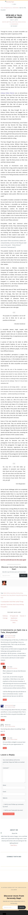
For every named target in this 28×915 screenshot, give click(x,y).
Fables (8, 593)
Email (4, 791)
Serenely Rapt (11, 887)
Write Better (16, 7)
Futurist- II (23, 616)
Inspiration (13, 593)
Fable (5, 593)
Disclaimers (14, 889)
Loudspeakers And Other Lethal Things (12, 601)
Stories (18, 593)
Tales (10, 595)
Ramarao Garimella (9, 635)
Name (4, 785)
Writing (21, 595)
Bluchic (24, 887)
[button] (4, 914)
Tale (7, 595)
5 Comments (14, 24)
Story (21, 593)
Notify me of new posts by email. (13, 810)
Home (2, 7)
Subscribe (23, 575)
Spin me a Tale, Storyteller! (14, 16)
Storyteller (3, 595)
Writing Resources (8, 7)
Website (5, 798)
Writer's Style (15, 595)
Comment (6, 768)
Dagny (8, 666)
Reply (2, 663)
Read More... (14, 845)
